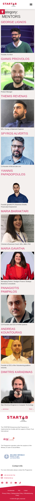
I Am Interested (11, 490)
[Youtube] (16, 483)
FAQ (19, 490)
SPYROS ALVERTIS (14, 133)
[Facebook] (2, 483)
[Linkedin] (7, 483)
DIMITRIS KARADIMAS (16, 372)
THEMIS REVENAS (14, 96)
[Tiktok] (20, 483)
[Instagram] (11, 483)
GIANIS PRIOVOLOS (15, 59)
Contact (25, 490)
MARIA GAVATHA (13, 248)
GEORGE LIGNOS (13, 22)
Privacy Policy (6, 493)
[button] (2, 11)
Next (31, 409)
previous (4, 409)
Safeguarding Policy (17, 493)
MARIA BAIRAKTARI (14, 211)
